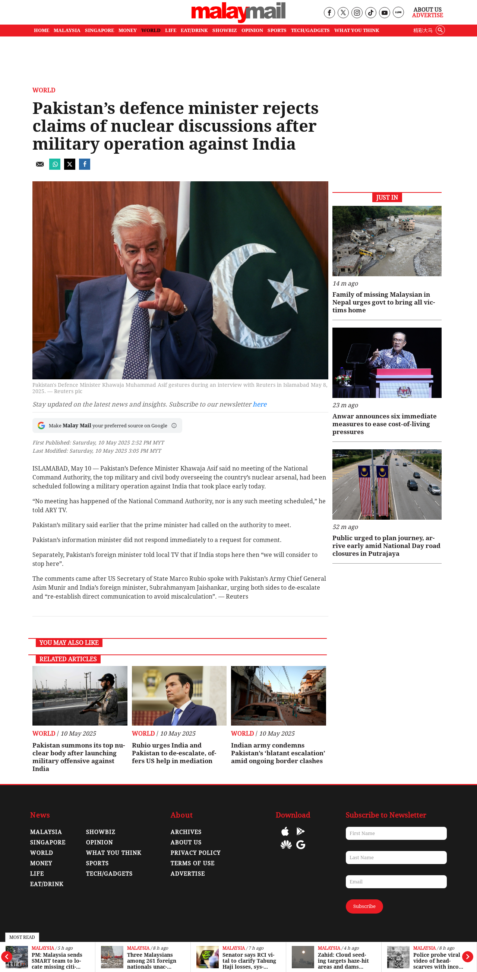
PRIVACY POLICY (196, 853)
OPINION (252, 30)
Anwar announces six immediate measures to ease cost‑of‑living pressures (384, 424)
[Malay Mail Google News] (300, 850)
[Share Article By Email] (39, 167)
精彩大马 (423, 30)
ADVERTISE (188, 873)
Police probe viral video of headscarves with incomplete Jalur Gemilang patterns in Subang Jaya (439, 961)
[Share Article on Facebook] (84, 167)
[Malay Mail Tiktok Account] (370, 13)
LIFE (170, 30)
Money (41, 863)
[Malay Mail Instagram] (357, 13)
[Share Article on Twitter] (69, 167)
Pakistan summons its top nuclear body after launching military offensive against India (78, 757)
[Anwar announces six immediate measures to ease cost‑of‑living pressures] (387, 363)
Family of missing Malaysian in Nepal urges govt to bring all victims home (383, 302)
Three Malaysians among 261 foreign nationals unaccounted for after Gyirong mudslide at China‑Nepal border (154, 961)
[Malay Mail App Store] (285, 836)
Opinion (99, 842)
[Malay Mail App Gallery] (286, 850)
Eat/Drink (47, 884)
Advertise (427, 15)
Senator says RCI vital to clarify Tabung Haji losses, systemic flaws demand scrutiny (249, 961)
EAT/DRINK (194, 30)
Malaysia (43, 948)
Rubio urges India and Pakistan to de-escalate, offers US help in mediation (174, 753)
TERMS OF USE (193, 863)
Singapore (48, 842)
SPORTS (277, 30)
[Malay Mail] (238, 21)
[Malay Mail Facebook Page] (329, 13)
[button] (174, 425)
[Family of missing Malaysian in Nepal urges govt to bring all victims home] (387, 241)
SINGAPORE (99, 30)
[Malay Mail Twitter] (343, 13)
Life (37, 873)
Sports (97, 863)
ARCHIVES (186, 832)
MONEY (128, 30)
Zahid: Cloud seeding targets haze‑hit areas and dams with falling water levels (343, 961)
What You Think (356, 30)
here (259, 404)
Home (41, 30)
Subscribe (364, 906)
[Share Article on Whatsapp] (54, 167)
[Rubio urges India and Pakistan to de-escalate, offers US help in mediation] (179, 696)
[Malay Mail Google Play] (300, 836)
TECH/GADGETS (310, 30)
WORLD (151, 30)
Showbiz (101, 832)
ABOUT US (186, 842)
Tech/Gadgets (109, 873)
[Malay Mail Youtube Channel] (384, 13)
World (44, 90)
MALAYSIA (67, 30)
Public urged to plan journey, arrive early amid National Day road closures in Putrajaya (386, 545)
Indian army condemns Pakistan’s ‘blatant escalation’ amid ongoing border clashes (278, 753)
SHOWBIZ (224, 30)
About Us (428, 9)
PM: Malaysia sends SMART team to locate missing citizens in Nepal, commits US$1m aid (57, 961)
